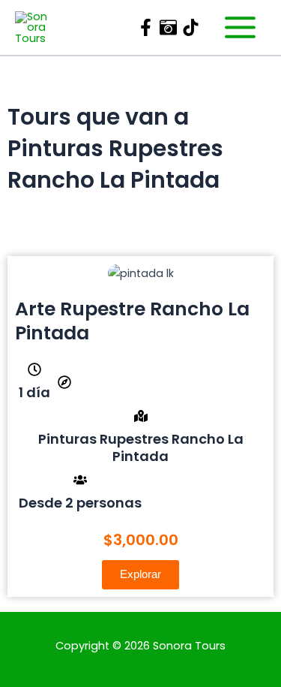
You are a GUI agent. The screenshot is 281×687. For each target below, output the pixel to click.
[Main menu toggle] (240, 27)
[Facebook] (145, 27)
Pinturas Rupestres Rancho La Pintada (141, 447)
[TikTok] (190, 27)
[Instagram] (168, 27)
